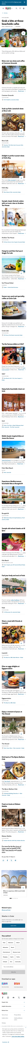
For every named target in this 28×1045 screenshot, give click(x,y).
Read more (21, 91)
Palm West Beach (7, 468)
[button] (5, 1042)
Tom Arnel (7, 781)
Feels (3, 608)
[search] (16, 8)
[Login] (23, 8)
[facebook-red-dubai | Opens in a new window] (7, 860)
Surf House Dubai (7, 283)
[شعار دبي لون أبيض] (6, 994)
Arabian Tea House (8, 238)
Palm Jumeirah (12, 180)
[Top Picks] (20, 8)
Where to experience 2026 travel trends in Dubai (14, 892)
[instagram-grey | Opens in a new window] (8, 997)
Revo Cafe (5, 141)
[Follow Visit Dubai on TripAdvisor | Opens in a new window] (13, 997)
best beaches (10, 850)
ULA (3, 421)
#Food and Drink (6, 910)
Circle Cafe (5, 331)
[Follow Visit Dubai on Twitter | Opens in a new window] (19, 997)
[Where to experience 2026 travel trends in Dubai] (14, 879)
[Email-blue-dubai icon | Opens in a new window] (15, 860)
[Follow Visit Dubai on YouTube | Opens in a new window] (24, 997)
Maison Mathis (6, 836)
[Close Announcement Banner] (24, 2)
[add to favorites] (23, 33)
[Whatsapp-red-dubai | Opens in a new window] (3, 860)
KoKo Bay (5, 188)
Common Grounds (8, 95)
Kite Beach (5, 561)
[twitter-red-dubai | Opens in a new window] (11, 860)
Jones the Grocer (6, 460)
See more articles (13, 902)
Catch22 (4, 653)
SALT (3, 374)
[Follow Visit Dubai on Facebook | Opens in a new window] (3, 997)
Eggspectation (6, 698)
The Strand (5, 744)
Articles (5, 13)
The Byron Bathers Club (9, 789)
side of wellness (15, 600)
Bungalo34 (5, 513)
